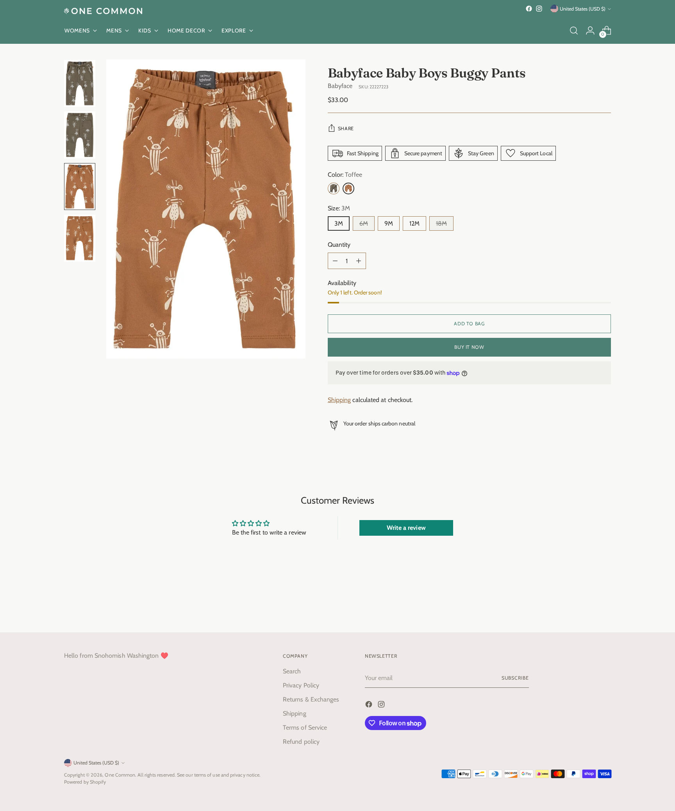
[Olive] (333, 188)
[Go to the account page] (590, 30)
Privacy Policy (301, 685)
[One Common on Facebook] (528, 8)
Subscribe (515, 678)
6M (363, 223)
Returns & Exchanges (311, 699)
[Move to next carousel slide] (604, 605)
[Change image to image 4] (79, 238)
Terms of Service (305, 727)
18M (441, 223)
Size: (339, 208)
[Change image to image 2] (79, 134)
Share (346, 128)
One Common (120, 775)
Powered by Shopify (85, 782)
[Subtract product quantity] (335, 261)
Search (292, 671)
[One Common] (103, 11)
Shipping (339, 400)
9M (388, 223)
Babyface (340, 86)
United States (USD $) (582, 9)
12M (414, 223)
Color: (345, 174)
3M (338, 223)
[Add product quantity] (359, 261)
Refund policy (301, 741)
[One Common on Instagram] (539, 8)
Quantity (339, 244)
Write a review (406, 527)
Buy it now (469, 347)
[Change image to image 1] (79, 83)
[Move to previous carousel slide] (586, 605)
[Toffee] (348, 188)
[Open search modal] (574, 30)
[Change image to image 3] (79, 186)
